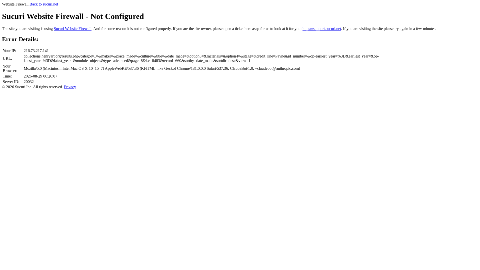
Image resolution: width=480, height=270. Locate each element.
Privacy (70, 87)
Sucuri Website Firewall (73, 28)
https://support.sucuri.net (321, 28)
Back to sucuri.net (44, 4)
